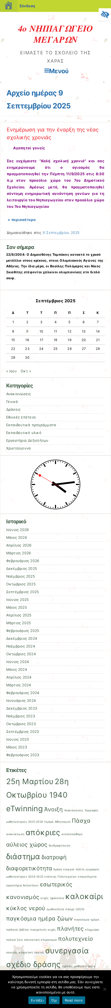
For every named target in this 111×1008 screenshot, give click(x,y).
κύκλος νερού (25, 908)
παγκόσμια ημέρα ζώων (39, 918)
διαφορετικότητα (29, 868)
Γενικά (12, 402)
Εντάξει (37, 1000)
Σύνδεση (27, 6)
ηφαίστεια (57, 898)
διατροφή (54, 857)
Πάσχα (81, 820)
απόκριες (43, 832)
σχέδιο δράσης (33, 964)
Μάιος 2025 (16, 607)
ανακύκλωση (15, 834)
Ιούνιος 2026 (17, 530)
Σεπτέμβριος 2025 (22, 592)
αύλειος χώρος (26, 844)
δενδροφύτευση (59, 845)
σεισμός (12, 952)
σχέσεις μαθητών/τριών (78, 966)
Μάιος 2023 (16, 747)
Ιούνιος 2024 (17, 662)
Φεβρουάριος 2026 (22, 561)
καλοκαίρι (84, 896)
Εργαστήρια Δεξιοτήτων (27, 440)
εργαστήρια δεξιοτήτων (22, 885)
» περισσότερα (21, 219)
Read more (74, 1000)
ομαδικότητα (55, 909)
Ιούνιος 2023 (17, 739)
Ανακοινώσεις (18, 394)
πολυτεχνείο (75, 938)
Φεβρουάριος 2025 (22, 631)
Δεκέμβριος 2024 (21, 638)
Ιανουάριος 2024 (21, 700)
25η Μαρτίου (30, 781)
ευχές (45, 898)
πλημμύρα (92, 929)
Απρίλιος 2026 (19, 545)
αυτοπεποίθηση (71, 834)
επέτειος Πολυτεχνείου (60, 876)
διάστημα (23, 856)
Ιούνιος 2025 (17, 600)
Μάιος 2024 (16, 669)
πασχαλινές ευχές (43, 929)
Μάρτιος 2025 (18, 623)
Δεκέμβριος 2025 (21, 568)
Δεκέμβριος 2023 (21, 708)
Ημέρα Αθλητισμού (57, 821)
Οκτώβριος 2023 (21, 724)
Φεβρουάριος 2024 (22, 693)
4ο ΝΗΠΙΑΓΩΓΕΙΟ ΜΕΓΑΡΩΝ (55, 34)
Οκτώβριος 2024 (21, 654)
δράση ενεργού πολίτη (68, 869)
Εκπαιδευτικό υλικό (23, 433)
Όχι (54, 1000)
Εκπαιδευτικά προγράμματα (31, 425)
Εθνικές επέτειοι (21, 417)
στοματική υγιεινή (31, 952)
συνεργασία (67, 950)
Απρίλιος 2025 (18, 615)
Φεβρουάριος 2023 (22, 755)
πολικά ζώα (14, 939)
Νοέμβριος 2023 (20, 716)
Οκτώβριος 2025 (21, 584)
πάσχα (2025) (74, 909)
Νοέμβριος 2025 (20, 576)
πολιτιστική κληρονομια (40, 939)
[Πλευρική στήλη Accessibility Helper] (105, 14)
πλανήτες (70, 928)
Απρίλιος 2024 (19, 677)
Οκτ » (26, 371)
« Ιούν (11, 371)
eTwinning (24, 808)
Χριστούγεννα (18, 448)
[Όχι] (104, 989)
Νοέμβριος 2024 (20, 646)
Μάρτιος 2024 (18, 685)
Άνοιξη (53, 809)
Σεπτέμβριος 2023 (22, 732)
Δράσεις (13, 409)
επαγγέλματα (87, 876)
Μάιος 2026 (16, 537)
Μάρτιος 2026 (18, 553)
